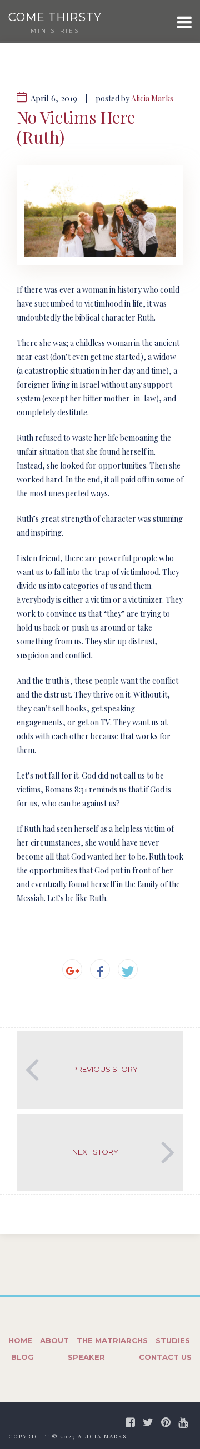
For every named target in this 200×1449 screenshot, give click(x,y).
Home (20, 1340)
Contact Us (165, 1357)
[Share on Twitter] (128, 969)
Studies (173, 1340)
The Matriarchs (112, 1340)
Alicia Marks (152, 98)
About (54, 1340)
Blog (22, 1357)
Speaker (86, 1357)
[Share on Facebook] (100, 969)
